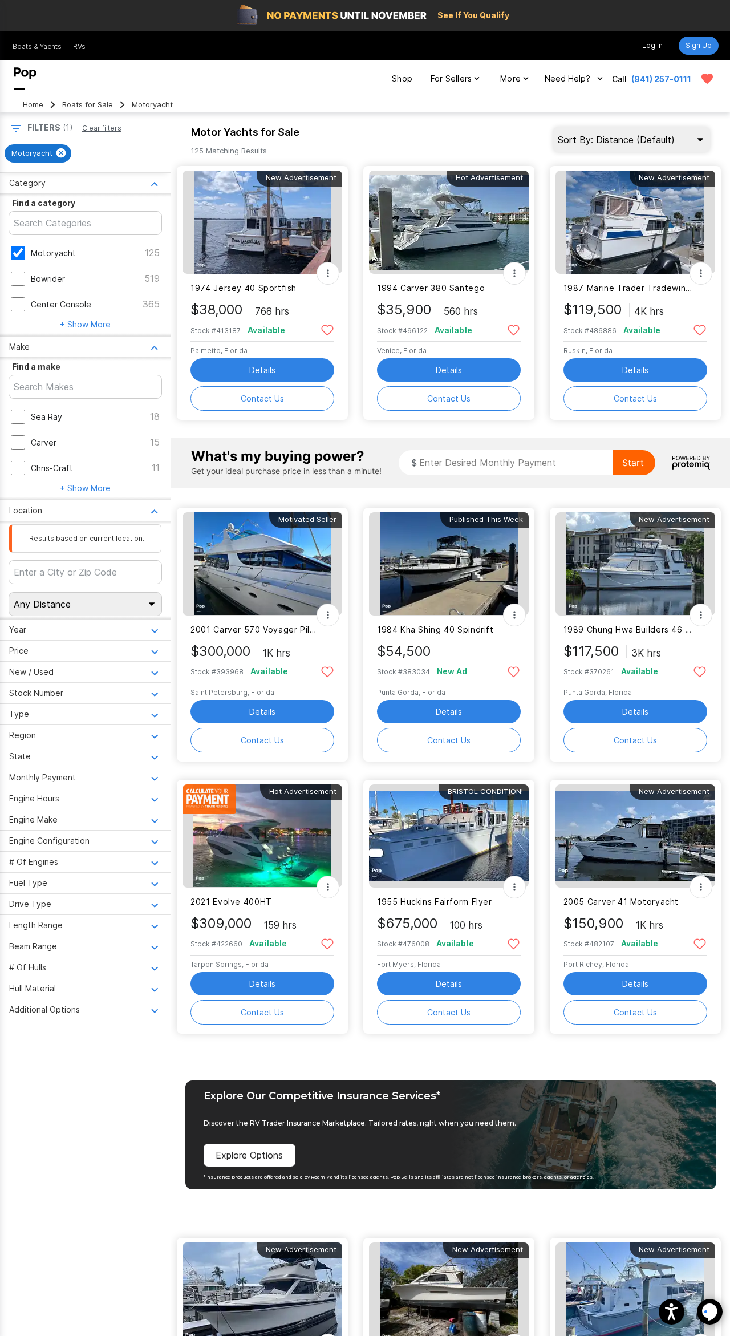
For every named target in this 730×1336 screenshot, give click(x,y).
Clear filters (101, 128)
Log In (652, 45)
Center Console (61, 304)
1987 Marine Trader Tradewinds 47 (628, 288)
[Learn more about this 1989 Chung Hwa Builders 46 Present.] (635, 564)
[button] (671, 1312)
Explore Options (249, 1155)
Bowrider (48, 279)
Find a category (43, 203)
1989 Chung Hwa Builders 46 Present (628, 629)
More (510, 78)
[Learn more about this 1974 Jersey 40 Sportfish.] (262, 222)
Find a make (36, 366)
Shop (402, 78)
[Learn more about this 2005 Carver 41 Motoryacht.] (635, 836)
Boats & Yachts (37, 46)
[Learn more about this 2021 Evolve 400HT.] (262, 836)
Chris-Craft (52, 468)
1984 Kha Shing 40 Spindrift (435, 629)
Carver (43, 442)
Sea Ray (46, 417)
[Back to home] (25, 78)
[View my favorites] (707, 79)
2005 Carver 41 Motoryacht (621, 901)
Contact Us (262, 398)
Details (262, 370)
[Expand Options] (328, 273)
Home (33, 104)
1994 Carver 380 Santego (431, 288)
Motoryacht (53, 253)
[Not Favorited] (327, 329)
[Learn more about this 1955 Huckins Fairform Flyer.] (449, 836)
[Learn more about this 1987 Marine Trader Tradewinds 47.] (635, 222)
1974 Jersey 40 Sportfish (243, 288)
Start (633, 462)
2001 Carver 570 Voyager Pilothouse (255, 629)
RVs (79, 46)
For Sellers (451, 78)
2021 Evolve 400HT (231, 901)
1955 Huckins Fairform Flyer (434, 901)
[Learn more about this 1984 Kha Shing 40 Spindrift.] (449, 564)
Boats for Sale (87, 104)
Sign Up (699, 45)
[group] (38, 153)
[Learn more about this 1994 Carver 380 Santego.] (449, 222)
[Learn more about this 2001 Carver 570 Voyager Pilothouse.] (262, 564)
